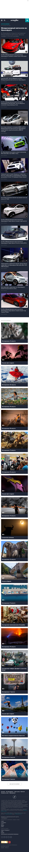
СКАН (2, 831)
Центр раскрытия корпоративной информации (9, 834)
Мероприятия (12, 793)
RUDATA (2, 832)
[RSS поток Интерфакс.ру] (9, 837)
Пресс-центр (17, 791)
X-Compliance (3, 822)
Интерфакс (14, 20)
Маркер (2, 825)
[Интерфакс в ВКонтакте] (7, 837)
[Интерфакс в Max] (11, 837)
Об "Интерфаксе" (9, 791)
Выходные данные (5, 846)
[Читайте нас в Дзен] (2, 837)
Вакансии (23, 791)
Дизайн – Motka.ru (5, 847)
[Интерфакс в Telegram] (4, 837)
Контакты (3, 791)
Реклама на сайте (5, 793)
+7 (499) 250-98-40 (8, 814)
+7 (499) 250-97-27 (18, 814)
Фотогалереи (5, 24)
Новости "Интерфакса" (5, 830)
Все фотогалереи (14, 784)
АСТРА (2, 826)
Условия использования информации (9, 845)
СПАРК (2, 821)
